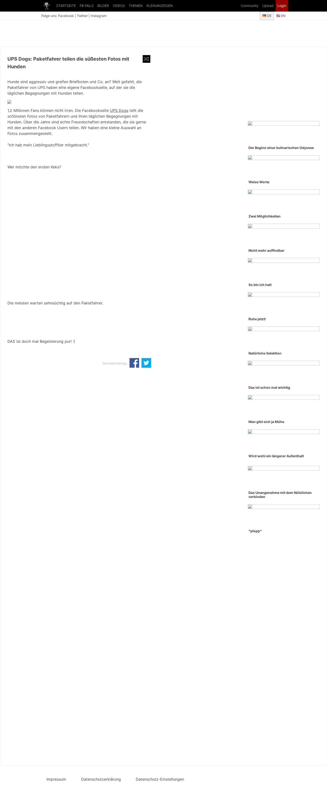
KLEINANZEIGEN (160, 6)
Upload (268, 6)
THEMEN (136, 6)
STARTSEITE (66, 6)
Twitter (82, 16)
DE (268, 16)
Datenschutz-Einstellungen (160, 779)
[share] (134, 363)
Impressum (56, 779)
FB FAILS (87, 6)
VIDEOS (119, 6)
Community (250, 6)
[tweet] (146, 363)
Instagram (99, 16)
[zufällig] (146, 59)
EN (283, 16)
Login (281, 6)
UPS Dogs (119, 110)
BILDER (103, 6)
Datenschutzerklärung (101, 779)
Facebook (66, 16)
